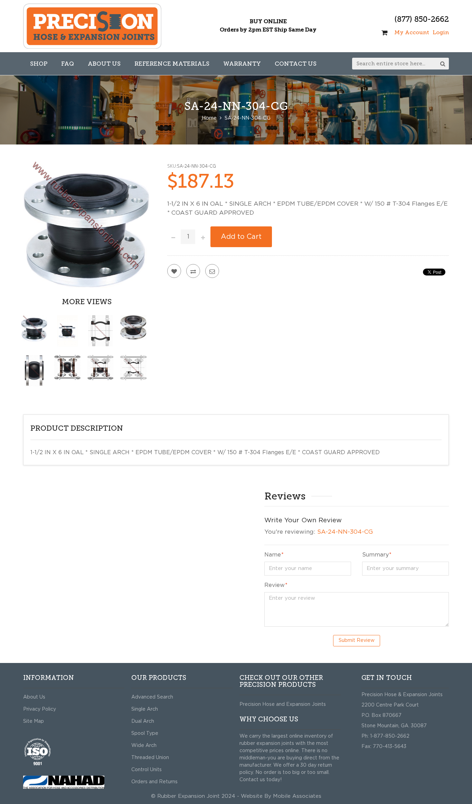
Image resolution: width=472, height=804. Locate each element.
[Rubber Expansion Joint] (92, 26)
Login (441, 32)
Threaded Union (150, 757)
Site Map (33, 721)
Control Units (146, 769)
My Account (411, 32)
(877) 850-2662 (421, 19)
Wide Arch (144, 745)
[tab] (236, 428)
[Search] (443, 63)
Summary (375, 555)
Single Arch (144, 709)
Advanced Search (152, 697)
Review (274, 585)
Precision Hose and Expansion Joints (282, 704)
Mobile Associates (297, 796)
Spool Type (144, 733)
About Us (34, 697)
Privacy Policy (39, 709)
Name (272, 555)
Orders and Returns (154, 781)
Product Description (76, 428)
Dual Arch (142, 721)
